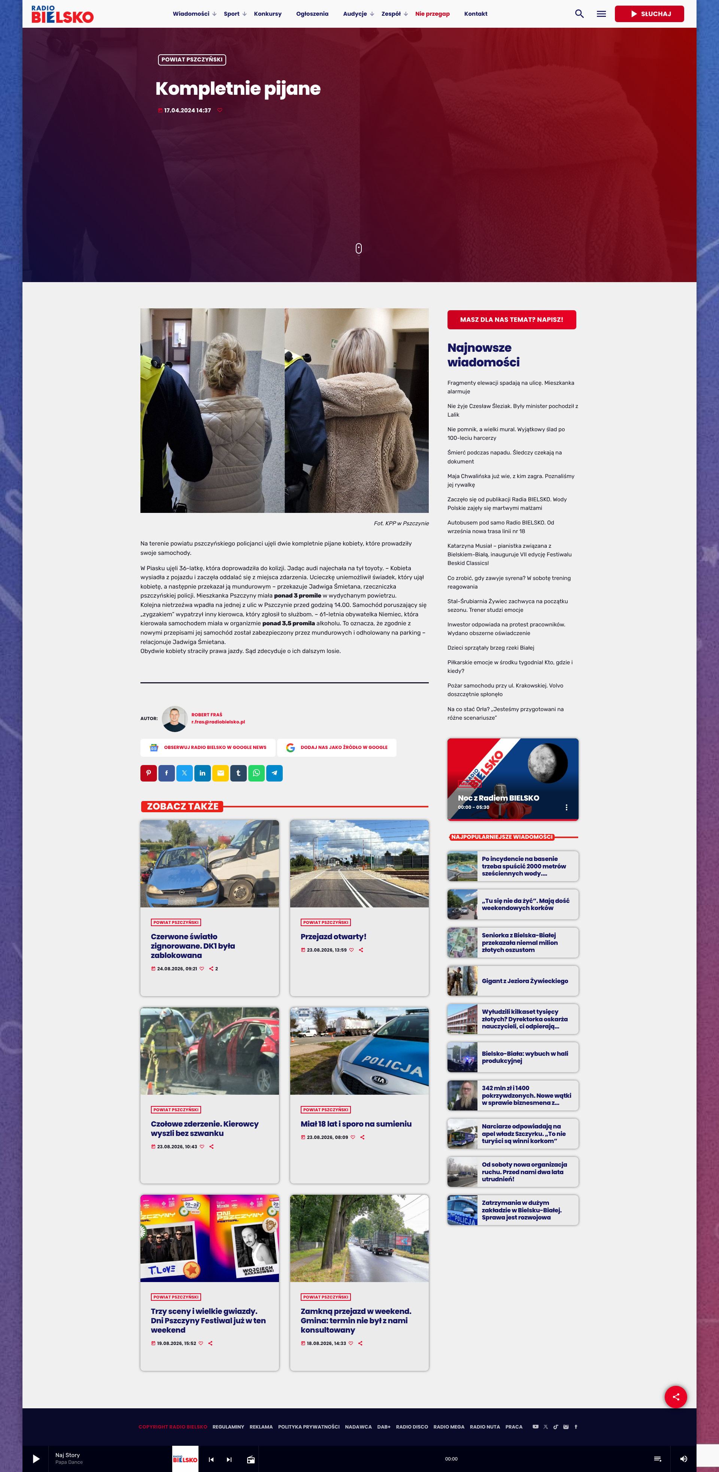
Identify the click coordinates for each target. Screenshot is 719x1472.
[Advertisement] (359, 179)
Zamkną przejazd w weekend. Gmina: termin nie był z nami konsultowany (356, 1320)
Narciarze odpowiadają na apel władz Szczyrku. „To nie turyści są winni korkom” (524, 1133)
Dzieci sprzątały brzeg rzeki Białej (491, 647)
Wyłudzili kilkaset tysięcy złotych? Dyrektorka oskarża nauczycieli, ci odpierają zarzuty (525, 1022)
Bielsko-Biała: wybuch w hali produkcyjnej (525, 1057)
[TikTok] (556, 1427)
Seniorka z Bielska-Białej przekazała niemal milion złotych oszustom (520, 942)
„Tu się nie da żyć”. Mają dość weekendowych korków (526, 904)
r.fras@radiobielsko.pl (218, 722)
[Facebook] (576, 1427)
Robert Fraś (207, 715)
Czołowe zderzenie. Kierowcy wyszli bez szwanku (205, 1129)
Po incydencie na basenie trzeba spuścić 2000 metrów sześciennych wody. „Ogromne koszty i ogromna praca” (524, 873)
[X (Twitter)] (546, 1427)
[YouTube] (536, 1427)
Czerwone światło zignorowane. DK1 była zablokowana (193, 946)
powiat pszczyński (192, 60)
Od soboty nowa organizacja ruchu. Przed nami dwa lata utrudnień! (524, 1171)
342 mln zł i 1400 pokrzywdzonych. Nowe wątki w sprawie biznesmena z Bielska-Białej (526, 1099)
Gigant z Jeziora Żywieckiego (525, 981)
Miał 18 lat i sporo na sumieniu (356, 1124)
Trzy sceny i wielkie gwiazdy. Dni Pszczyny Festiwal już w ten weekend (208, 1320)
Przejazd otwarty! (334, 936)
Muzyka (470, 784)
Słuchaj (649, 14)
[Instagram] (566, 1427)
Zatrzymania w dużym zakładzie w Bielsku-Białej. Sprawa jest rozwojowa (522, 1210)
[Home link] (63, 13)
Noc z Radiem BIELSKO (498, 798)
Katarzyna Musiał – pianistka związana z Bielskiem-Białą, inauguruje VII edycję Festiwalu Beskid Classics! (510, 554)
